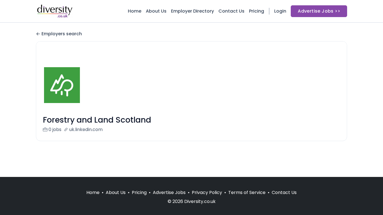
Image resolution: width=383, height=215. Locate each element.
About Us (156, 11)
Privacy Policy (207, 192)
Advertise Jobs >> (319, 11)
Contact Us (231, 11)
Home (134, 11)
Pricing (256, 11)
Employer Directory (192, 11)
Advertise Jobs (169, 192)
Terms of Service (247, 192)
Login (280, 11)
